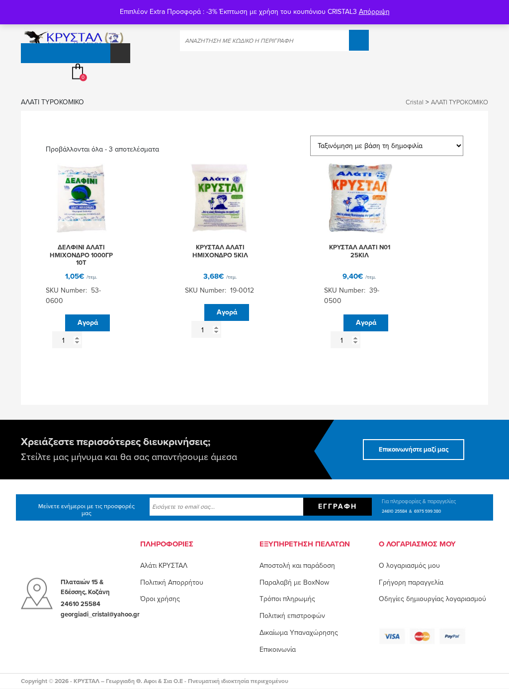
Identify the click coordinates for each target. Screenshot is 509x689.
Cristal (415, 102)
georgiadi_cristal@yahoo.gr (100, 614)
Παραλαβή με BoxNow (294, 582)
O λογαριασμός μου (409, 565)
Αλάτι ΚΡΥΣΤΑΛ (163, 565)
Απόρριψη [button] (374, 11)
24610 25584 (394, 511)
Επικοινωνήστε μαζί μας (413, 450)
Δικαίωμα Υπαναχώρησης (298, 632)
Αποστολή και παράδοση (297, 565)
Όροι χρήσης (160, 599)
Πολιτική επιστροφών (292, 616)
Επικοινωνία (277, 649)
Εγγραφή (337, 506)
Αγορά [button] (88, 322)
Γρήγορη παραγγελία (411, 582)
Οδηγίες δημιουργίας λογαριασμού (432, 599)
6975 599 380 (427, 511)
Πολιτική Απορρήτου (171, 582)
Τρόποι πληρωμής (287, 599)
